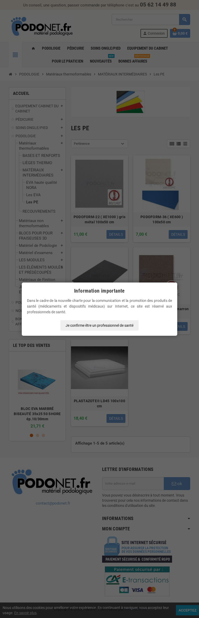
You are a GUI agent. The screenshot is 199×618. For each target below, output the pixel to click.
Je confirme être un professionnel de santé (99, 325)
